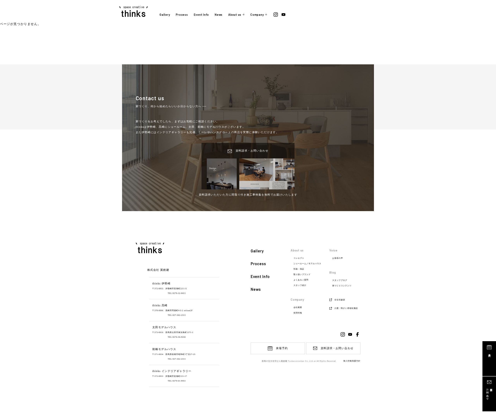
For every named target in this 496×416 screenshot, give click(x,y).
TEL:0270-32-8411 (177, 293)
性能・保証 (299, 269)
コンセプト (299, 258)
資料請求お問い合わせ (489, 393)
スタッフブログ (339, 280)
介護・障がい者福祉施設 (346, 308)
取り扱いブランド (302, 274)
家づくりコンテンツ (341, 286)
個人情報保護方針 (351, 361)
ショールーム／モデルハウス (307, 264)
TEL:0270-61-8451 (177, 381)
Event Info (201, 14)
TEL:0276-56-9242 (177, 337)
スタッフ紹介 (300, 285)
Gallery (164, 14)
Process (182, 14)
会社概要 (298, 307)
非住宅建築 (339, 300)
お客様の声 (337, 258)
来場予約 (489, 352)
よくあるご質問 (301, 280)
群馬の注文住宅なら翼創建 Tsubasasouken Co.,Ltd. (288, 361)
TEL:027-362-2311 (177, 315)
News (218, 14)
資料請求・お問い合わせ (337, 348)
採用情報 (298, 313)
